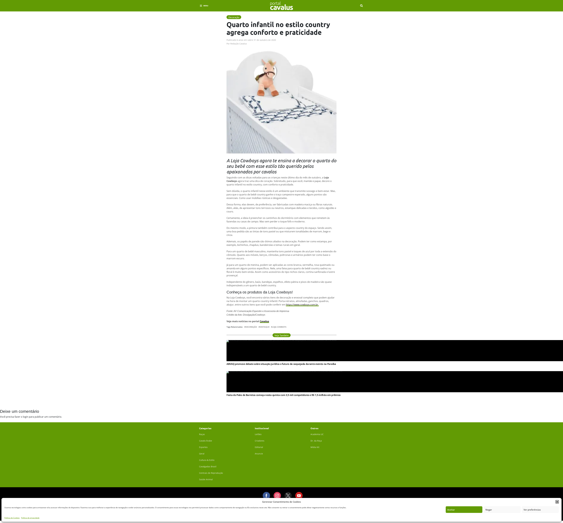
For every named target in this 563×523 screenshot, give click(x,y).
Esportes (203, 447)
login (25, 416)
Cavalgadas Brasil (207, 466)
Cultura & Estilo (206, 460)
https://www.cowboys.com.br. (302, 304)
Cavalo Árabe (205, 440)
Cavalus (264, 321)
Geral (201, 453)
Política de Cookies (12, 518)
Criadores (259, 440)
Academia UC (317, 434)
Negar (488, 509)
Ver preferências (532, 509)
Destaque (264, 327)
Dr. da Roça (316, 440)
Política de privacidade (30, 518)
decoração (251, 327)
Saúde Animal (206, 479)
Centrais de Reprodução (211, 473)
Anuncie (259, 453)
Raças (202, 434)
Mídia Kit (315, 447)
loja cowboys (279, 327)
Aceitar (451, 509)
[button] (557, 501)
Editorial (259, 447)
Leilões (258, 434)
